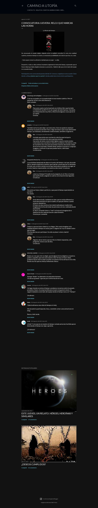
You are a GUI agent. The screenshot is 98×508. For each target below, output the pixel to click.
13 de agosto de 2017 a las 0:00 (43, 273)
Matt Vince (54, 502)
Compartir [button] (24, 83)
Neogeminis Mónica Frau (33, 159)
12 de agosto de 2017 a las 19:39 (44, 196)
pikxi (28, 187)
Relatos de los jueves (32, 86)
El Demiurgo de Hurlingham (34, 95)
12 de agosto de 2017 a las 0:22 (40, 125)
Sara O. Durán (30, 273)
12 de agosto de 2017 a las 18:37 (44, 171)
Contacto (31, 10)
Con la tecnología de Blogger (50, 499)
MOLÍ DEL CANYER (32, 253)
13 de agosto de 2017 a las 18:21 (39, 302)
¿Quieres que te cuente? (37, 76)
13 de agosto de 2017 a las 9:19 (40, 285)
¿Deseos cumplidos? (33, 464)
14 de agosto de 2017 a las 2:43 (39, 321)
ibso (34, 105)
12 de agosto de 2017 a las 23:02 (46, 253)
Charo (29, 223)
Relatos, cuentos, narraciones (47, 10)
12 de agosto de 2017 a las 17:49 (39, 223)
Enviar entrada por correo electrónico (38, 83)
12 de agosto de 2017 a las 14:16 (38, 187)
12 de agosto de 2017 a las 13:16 (49, 159)
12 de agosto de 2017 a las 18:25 (44, 105)
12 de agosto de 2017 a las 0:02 (50, 95)
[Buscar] (75, 5)
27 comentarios (32, 419)
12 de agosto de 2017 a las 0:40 (44, 134)
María (28, 302)
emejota (29, 125)
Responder (30, 121)
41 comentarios (32, 467)
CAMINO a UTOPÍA (42, 5)
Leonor (29, 285)
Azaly (28, 321)
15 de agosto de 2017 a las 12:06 (44, 237)
